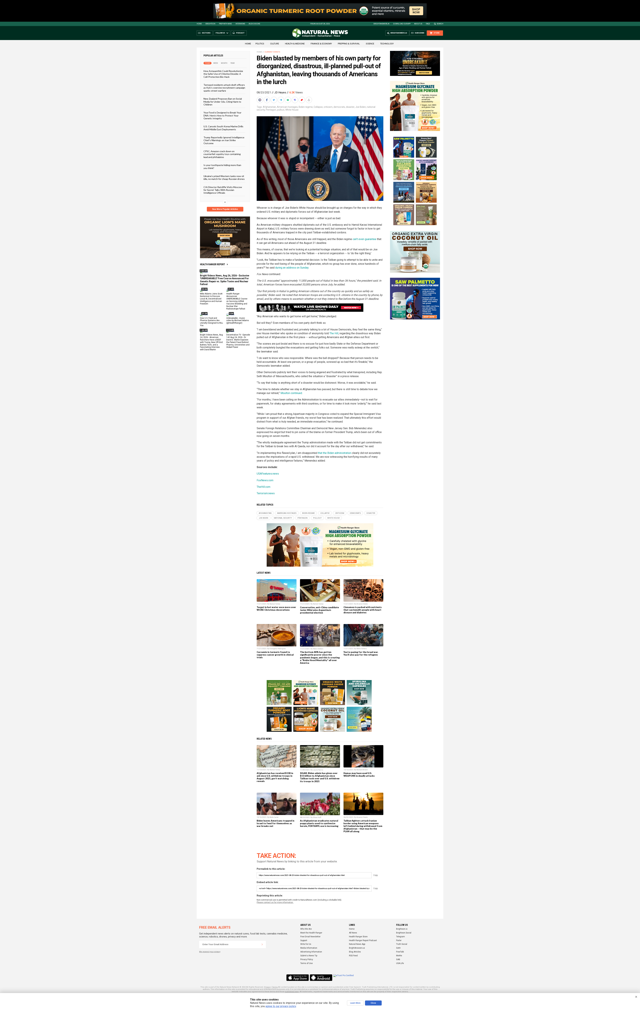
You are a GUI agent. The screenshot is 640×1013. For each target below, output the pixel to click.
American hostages (287, 107)
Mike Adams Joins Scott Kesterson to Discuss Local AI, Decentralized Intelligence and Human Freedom (211, 299)
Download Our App (401, 24)
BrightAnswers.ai (382, 24)
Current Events (272, 52)
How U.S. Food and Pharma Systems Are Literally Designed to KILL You (211, 322)
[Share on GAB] (288, 100)
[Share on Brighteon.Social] (260, 100)
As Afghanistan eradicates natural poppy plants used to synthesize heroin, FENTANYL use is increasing (319, 823)
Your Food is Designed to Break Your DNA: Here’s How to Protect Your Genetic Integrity (222, 115)
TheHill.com (263, 486)
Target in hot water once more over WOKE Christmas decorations (276, 608)
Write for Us (305, 944)
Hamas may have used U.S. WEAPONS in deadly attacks (359, 774)
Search (440, 24)
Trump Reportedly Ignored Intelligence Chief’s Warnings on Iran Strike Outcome (224, 140)
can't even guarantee (364, 239)
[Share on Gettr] (302, 100)
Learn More (355, 1003)
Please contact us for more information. (275, 902)
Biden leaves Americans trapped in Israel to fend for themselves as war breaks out (275, 823)
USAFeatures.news (268, 473)
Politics (260, 43)
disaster (350, 107)
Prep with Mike (225, 24)
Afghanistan (269, 107)
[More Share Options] (309, 100)
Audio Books (254, 24)
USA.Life (400, 963)
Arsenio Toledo (362, 604)
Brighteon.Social (403, 933)
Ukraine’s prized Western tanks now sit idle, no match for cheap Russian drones (224, 177)
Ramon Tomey (275, 604)
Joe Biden (360, 107)
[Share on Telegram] (281, 100)
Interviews (240, 24)
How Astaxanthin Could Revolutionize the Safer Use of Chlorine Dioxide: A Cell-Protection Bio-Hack (223, 74)
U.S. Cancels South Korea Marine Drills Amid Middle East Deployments (223, 128)
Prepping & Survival (349, 43)
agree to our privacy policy (281, 1006)
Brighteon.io (401, 929)
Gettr (398, 948)
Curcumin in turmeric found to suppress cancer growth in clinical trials (275, 655)
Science (370, 43)
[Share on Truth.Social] (295, 100)
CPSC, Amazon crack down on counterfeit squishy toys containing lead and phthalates (222, 154)
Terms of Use (306, 963)
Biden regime (306, 107)
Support (303, 940)
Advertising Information (311, 952)
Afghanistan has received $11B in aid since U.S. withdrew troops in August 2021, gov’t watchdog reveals (275, 777)
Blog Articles (355, 952)
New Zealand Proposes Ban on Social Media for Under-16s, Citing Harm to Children (223, 101)
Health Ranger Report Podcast (363, 940)
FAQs (428, 24)
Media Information (308, 948)
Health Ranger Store (358, 936)
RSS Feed (353, 955)
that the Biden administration (334, 453)
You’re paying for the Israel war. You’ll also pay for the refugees (361, 653)
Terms (275, 987)
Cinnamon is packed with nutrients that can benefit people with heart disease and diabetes (363, 610)
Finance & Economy (321, 43)
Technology (387, 43)
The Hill (334, 333)
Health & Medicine (295, 43)
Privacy (267, 987)
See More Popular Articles (225, 209)
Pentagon (271, 109)
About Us (418, 24)
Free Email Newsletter (310, 936)
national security (283, 518)
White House (291, 109)
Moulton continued (291, 393)
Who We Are (306, 929)
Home (199, 24)
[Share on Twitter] (274, 100)
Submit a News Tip (308, 955)
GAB (398, 959)
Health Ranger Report (212, 264)
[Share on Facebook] (267, 100)
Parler (399, 940)
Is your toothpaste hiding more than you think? (222, 166)
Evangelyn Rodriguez (278, 649)
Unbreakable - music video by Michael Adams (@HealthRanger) (237, 320)
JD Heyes (280, 92)
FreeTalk (400, 952)
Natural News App (357, 944)
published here (292, 991)
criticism (328, 107)
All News (353, 933)
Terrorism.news (266, 493)
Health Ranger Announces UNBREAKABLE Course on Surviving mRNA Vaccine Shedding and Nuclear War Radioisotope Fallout (236, 301)
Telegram (400, 936)
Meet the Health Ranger (311, 933)
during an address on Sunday (291, 267)
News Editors (318, 649)
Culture (274, 43)
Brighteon (210, 24)
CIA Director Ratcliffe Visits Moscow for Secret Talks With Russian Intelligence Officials (223, 189)
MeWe (399, 955)
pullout (280, 109)
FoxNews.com (265, 480)
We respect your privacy (209, 952)
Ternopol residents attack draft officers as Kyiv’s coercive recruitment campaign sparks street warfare (224, 87)
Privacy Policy (306, 959)
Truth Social (401, 944)
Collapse (318, 107)
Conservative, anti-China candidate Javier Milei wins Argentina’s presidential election (319, 610)
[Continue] (262, 944)
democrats (339, 107)
